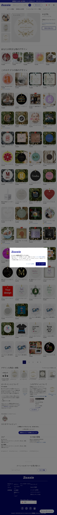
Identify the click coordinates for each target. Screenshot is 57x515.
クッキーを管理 (30, 264)
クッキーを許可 (41, 264)
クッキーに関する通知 (39, 257)
